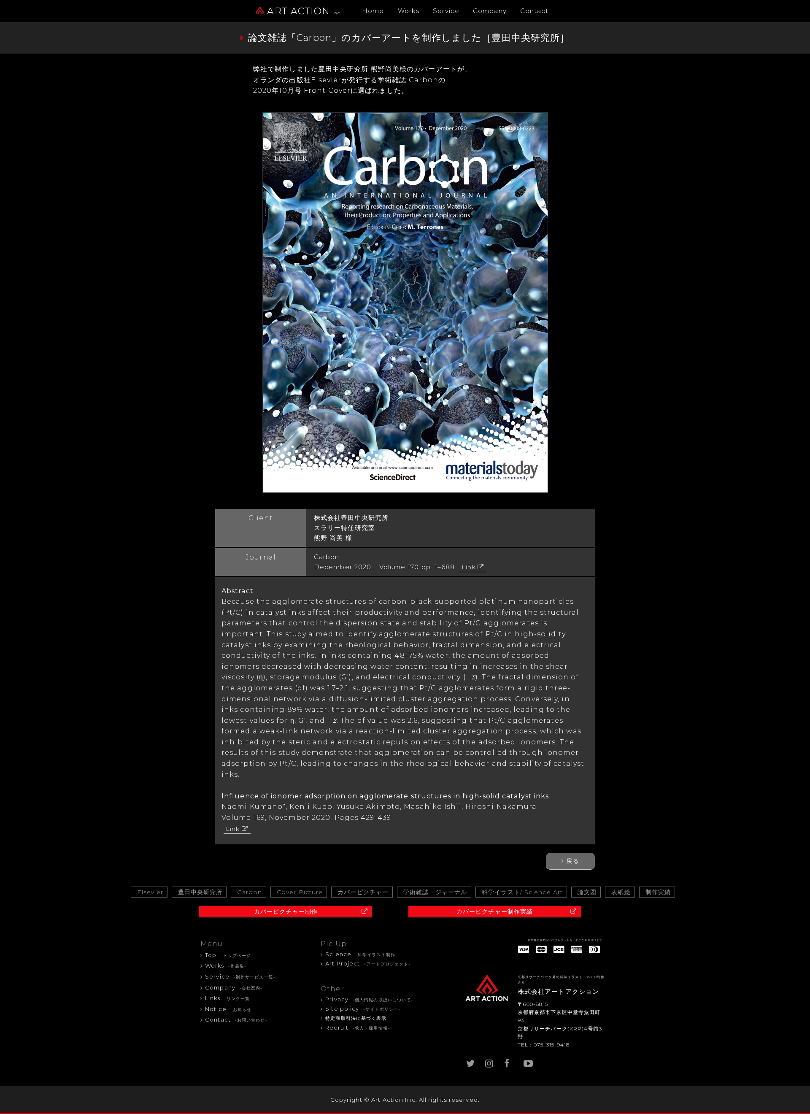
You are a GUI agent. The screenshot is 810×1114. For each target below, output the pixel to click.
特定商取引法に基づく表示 (355, 1018)
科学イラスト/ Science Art (522, 892)
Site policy (362, 1008)
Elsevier (150, 892)
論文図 (587, 892)
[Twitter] (470, 1061)
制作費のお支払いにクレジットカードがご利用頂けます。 (567, 940)
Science (361, 954)
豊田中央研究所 (200, 892)
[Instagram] (489, 1061)
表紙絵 (620, 892)
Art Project (367, 963)
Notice (229, 1009)
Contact (534, 11)
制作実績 (658, 892)
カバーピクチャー (363, 892)
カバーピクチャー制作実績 (494, 911)
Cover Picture (300, 892)
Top (229, 955)
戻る (572, 861)
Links (228, 998)
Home (373, 11)
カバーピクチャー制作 (286, 911)
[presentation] (470, 677)
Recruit (357, 1027)
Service (446, 11)
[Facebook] (508, 1061)
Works (409, 11)
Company (490, 11)
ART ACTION (304, 11)
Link (468, 567)
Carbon (249, 892)
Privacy (369, 999)
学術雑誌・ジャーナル (435, 892)
